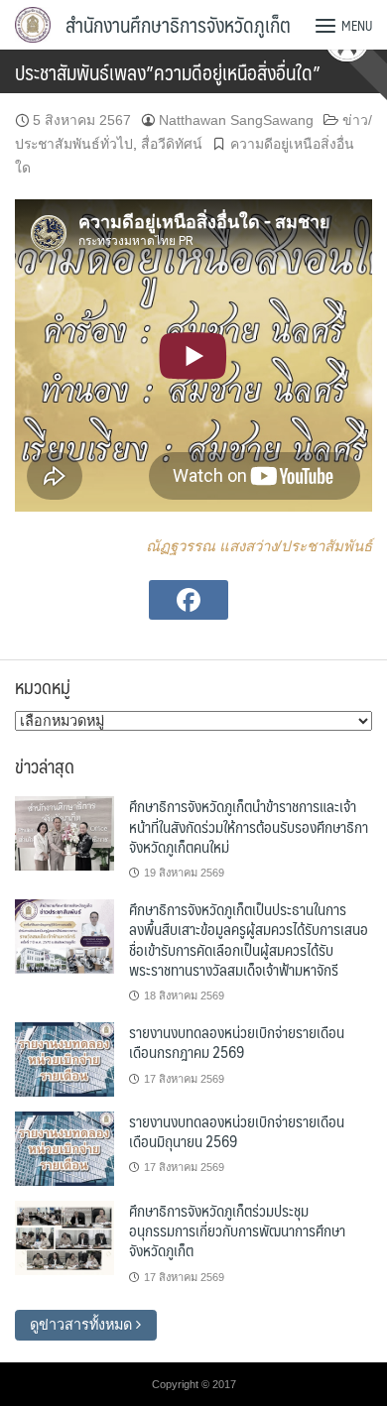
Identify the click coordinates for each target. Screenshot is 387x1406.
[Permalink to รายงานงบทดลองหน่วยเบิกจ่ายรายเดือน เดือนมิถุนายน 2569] (64, 1147)
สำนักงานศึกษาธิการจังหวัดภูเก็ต (178, 25)
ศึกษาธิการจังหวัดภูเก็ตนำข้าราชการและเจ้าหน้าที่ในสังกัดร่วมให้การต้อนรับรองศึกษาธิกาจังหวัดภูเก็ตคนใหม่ (248, 826)
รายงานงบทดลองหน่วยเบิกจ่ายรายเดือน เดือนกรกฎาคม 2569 (236, 1041)
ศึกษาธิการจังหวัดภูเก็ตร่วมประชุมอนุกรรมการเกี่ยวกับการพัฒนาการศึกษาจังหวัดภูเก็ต (237, 1230)
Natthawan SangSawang (236, 120)
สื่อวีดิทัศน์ (171, 144)
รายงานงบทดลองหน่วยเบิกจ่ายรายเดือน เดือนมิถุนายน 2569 (236, 1131)
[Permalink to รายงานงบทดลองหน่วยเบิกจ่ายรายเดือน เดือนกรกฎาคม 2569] (64, 1058)
